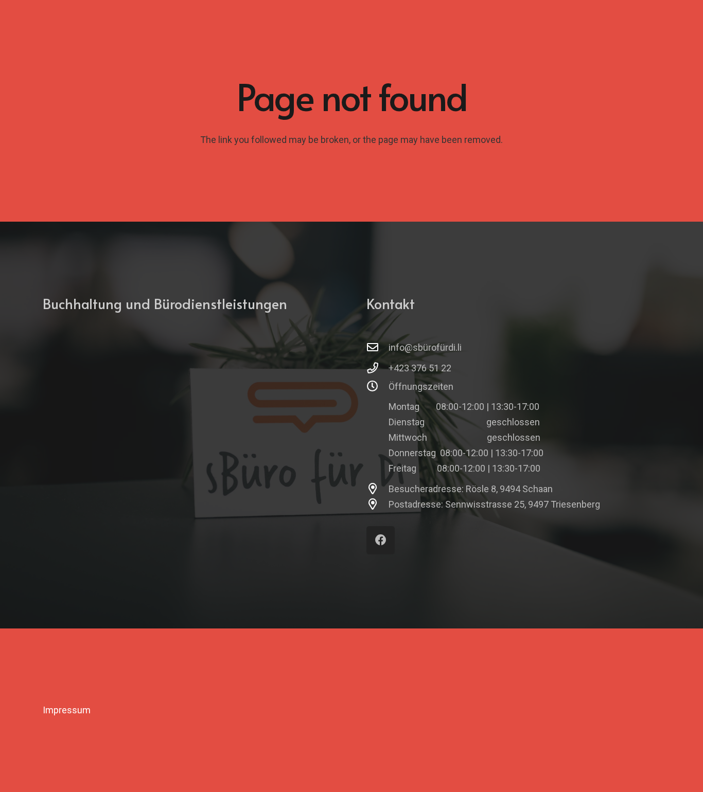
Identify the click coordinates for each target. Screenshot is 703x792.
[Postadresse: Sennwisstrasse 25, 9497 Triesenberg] (377, 504)
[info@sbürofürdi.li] (377, 347)
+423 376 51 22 (420, 368)
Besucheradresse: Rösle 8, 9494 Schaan (471, 488)
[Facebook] (380, 540)
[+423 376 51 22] (377, 368)
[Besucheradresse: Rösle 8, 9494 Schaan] (377, 489)
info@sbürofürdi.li (425, 347)
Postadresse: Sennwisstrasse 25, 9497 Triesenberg (494, 504)
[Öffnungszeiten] (377, 386)
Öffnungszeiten (421, 386)
